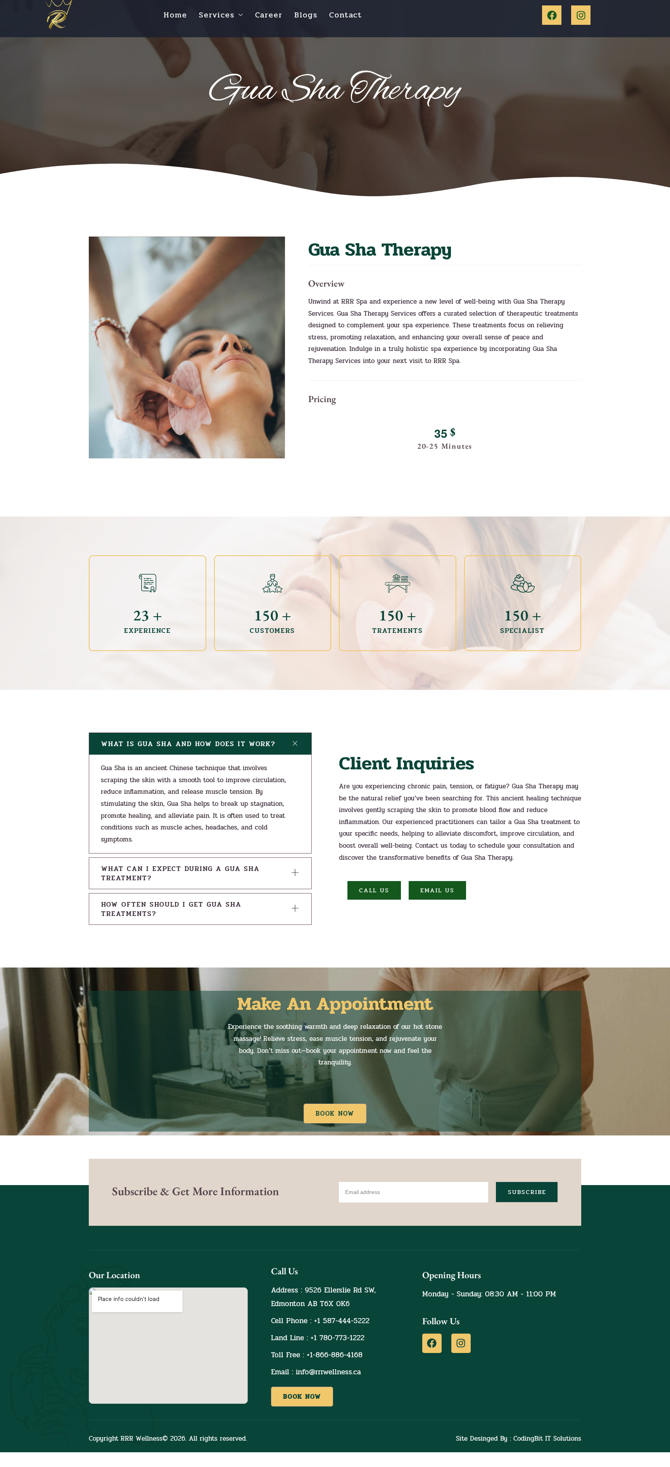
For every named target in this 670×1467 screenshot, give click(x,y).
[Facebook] (551, 15)
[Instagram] (581, 15)
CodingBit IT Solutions (547, 1438)
